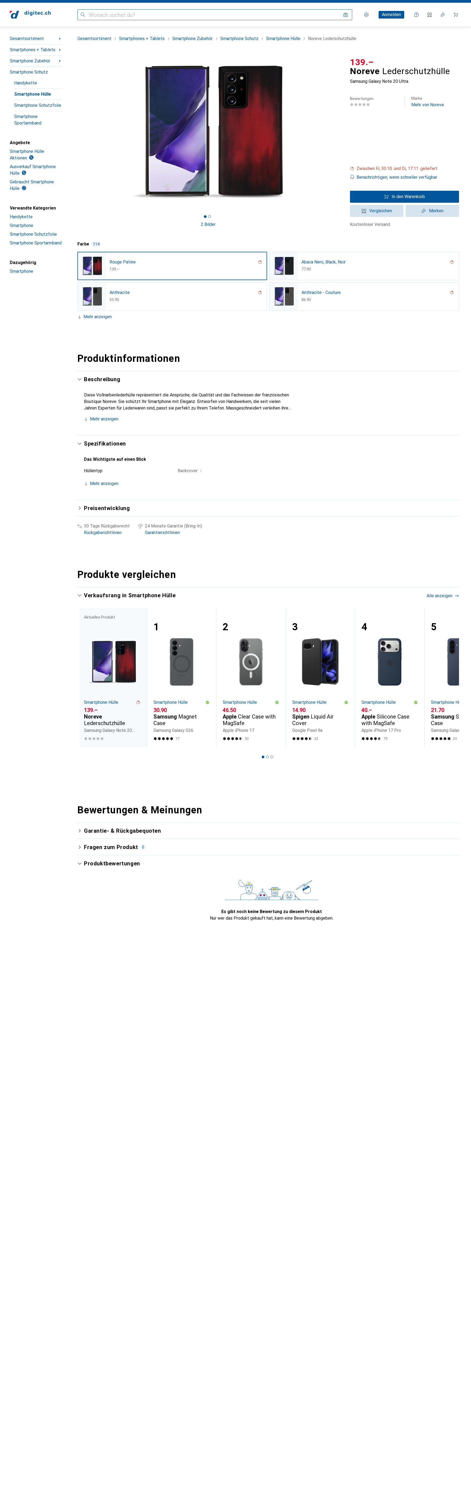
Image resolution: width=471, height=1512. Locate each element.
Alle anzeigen (439, 595)
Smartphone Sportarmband (27, 120)
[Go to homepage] (30, 15)
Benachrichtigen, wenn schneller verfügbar (397, 177)
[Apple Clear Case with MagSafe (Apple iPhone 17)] (251, 677)
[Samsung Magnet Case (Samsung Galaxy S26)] (181, 677)
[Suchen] (82, 14)
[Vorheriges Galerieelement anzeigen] (76, 131)
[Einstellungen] (366, 14)
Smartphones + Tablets (32, 49)
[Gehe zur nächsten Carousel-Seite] (449, 677)
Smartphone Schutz (29, 72)
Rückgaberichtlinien (103, 532)
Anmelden (391, 14)
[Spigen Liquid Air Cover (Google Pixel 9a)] (320, 677)
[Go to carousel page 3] (271, 757)
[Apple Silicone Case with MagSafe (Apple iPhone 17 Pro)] (389, 677)
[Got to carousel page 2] (209, 216)
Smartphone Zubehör (30, 60)
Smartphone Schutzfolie (37, 105)
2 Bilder (208, 224)
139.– (362, 62)
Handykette (25, 83)
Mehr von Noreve (427, 101)
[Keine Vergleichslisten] (429, 14)
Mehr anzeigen (97, 316)
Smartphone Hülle (32, 94)
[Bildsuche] (345, 14)
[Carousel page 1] (205, 216)
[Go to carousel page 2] (267, 757)
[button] (404, 168)
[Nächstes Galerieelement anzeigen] (340, 131)
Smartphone (21, 225)
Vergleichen (380, 210)
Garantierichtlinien (162, 532)
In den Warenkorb (408, 196)
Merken (436, 210)
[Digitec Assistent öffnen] (416, 14)
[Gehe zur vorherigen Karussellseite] (87, 677)
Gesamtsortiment (27, 38)
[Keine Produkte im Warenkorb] (455, 14)
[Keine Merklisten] (442, 14)
